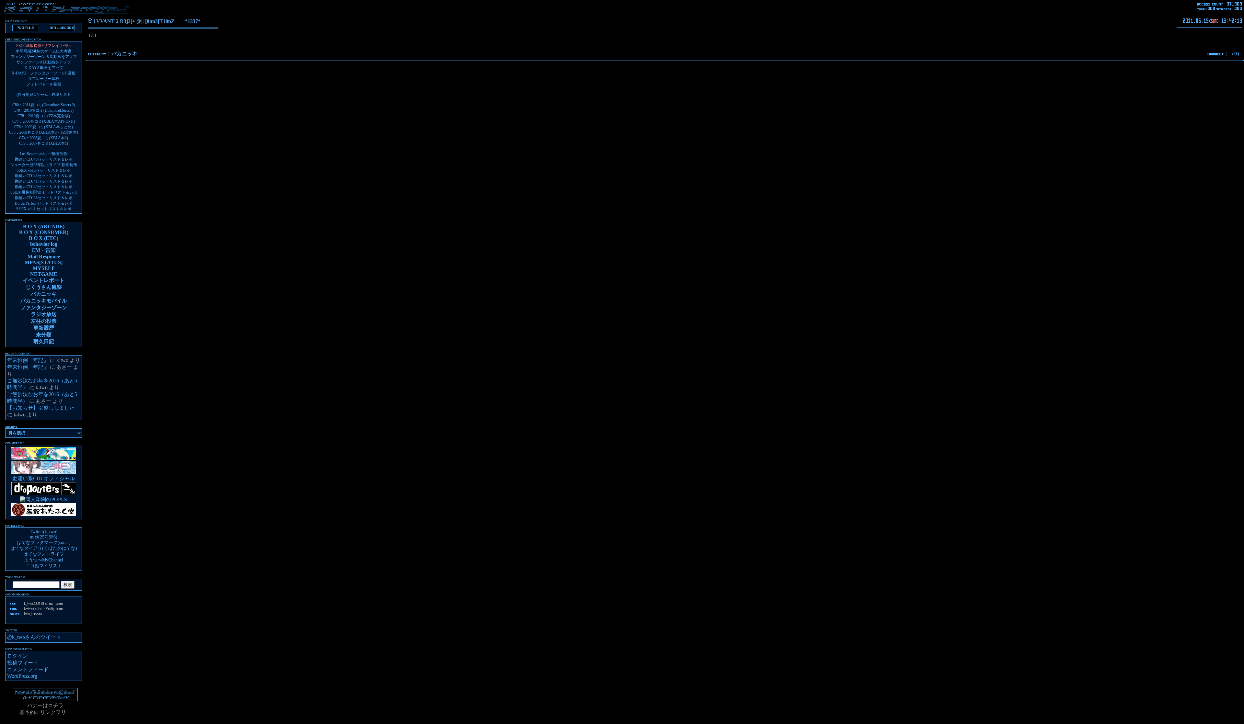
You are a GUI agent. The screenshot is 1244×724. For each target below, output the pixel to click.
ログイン (17, 656)
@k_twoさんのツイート (34, 637)
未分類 (44, 334)
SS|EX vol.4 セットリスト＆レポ (43, 209)
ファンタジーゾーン (43, 307)
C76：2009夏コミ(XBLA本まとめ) (43, 127)
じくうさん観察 (44, 287)
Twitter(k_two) (44, 531)
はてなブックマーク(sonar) (44, 542)
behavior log (43, 244)
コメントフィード (28, 669)
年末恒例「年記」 (28, 360)
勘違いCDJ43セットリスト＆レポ (44, 176)
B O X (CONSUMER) (43, 232)
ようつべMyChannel (43, 560)
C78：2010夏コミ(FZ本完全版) (43, 116)
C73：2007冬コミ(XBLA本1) (43, 143)
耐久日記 (43, 341)
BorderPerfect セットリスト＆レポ (43, 203)
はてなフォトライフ (43, 554)
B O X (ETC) (43, 238)
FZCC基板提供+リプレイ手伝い (43, 45)
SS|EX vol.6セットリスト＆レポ (44, 170)
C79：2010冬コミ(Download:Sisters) (44, 110)
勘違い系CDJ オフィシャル (43, 478)
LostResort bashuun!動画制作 (43, 154)
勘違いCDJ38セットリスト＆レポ (44, 198)
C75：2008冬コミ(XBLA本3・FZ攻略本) (43, 132)
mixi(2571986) (43, 537)
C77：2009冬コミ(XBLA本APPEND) (43, 121)
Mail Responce (44, 256)
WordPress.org (22, 676)
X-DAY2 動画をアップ (43, 67)
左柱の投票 (44, 321)
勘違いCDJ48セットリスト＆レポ (44, 159)
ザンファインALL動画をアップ (44, 62)
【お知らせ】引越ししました (41, 408)
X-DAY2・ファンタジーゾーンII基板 (43, 73)
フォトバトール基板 (43, 84)
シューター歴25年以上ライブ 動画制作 (43, 165)
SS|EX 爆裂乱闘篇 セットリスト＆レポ (43, 192)
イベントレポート (43, 280)
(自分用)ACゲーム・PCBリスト (44, 94)
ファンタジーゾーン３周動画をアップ (44, 56)
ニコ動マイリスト (44, 565)
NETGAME (43, 274)
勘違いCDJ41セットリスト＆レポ (44, 181)
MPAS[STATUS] (44, 262)
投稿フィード (22, 662)
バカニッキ (124, 53)
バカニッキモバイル (43, 300)
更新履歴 (43, 328)
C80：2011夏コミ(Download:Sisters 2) (43, 105)
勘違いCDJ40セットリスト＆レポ (44, 187)
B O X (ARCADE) (43, 226)
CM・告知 (43, 250)
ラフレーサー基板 (43, 78)
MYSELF (44, 268)
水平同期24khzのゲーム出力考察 (44, 51)
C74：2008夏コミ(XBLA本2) (43, 138)
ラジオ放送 (44, 314)
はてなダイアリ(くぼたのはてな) (43, 548)
